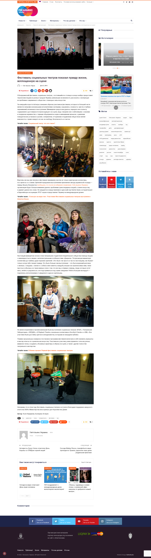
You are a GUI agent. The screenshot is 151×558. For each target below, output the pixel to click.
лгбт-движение (103, 138)
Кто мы (82, 21)
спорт (101, 156)
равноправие (122, 149)
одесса (109, 142)
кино (115, 135)
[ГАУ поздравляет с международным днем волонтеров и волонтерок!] (55, 475)
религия (101, 152)
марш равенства (116, 138)
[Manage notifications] (4, 553)
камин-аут (127, 131)
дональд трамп (103, 131)
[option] (106, 55)
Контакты (58, 2)
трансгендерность (120, 156)
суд (106, 156)
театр (35, 418)
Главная (45, 2)
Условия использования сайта (74, 2)
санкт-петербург (118, 152)
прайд (123, 145)
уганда (101, 159)
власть (114, 124)
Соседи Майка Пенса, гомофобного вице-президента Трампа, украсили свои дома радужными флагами (76, 450)
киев (100, 135)
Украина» (84, 185)
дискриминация (119, 128)
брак (130, 117)
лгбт (120, 135)
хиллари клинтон (118, 159)
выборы (120, 124)
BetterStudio (130, 555)
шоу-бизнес (102, 163)
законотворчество (116, 131)
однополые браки (119, 142)
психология (102, 149)
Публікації (33, 21)
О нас (52, 2)
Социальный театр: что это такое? (42, 123)
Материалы (54, 21)
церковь (128, 159)
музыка (101, 142)
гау (23, 418)
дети (110, 128)
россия (109, 152)
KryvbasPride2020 (107, 96)
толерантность (43, 418)
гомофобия (102, 128)
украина (108, 159)
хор (57, 418)
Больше (90, 2)
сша (111, 156)
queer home (102, 117)
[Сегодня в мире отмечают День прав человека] (31, 475)
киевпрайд (108, 135)
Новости (22, 21)
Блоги (43, 21)
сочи (127, 152)
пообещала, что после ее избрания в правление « (54, 185)
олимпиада (102, 145)
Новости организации (25, 73)
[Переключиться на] (40, 1)
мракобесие (126, 138)
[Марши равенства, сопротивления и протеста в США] (106, 54)
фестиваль (51, 418)
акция (125, 117)
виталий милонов (117, 121)
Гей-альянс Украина (115, 117)
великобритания (104, 121)
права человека (113, 145)
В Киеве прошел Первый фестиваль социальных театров (51, 350)
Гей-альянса (76, 185)
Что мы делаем (69, 21)
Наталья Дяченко (88, 68)
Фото (107, 52)
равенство (28, 418)
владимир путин (104, 124)
